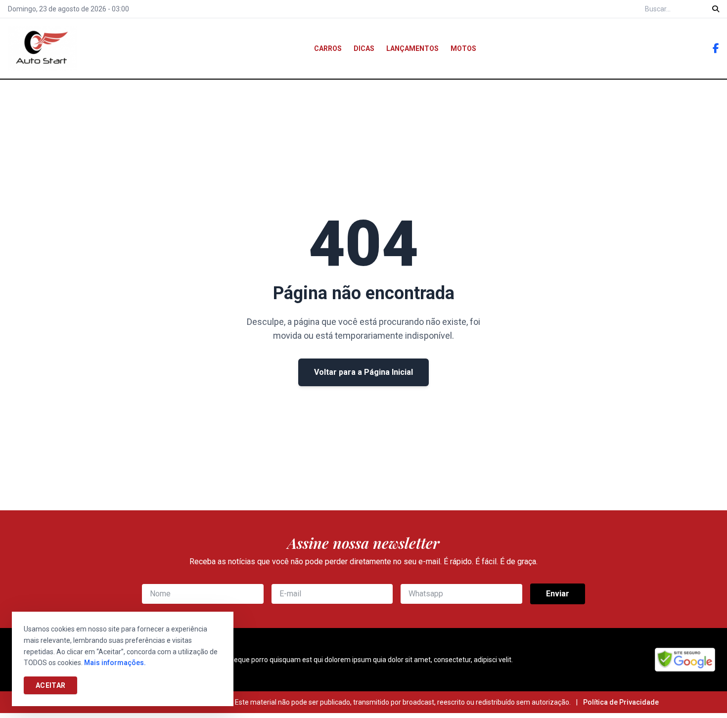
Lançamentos (412, 48)
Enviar (557, 593)
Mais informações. (115, 663)
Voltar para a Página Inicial (363, 372)
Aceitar (50, 685)
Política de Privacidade (621, 702)
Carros (328, 48)
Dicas (364, 48)
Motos (463, 48)
